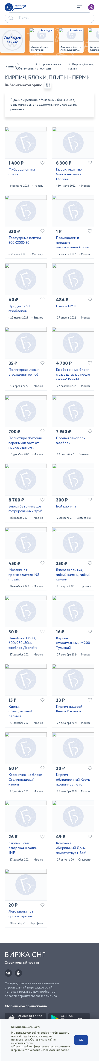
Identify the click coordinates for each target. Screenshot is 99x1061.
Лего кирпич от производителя (21, 914)
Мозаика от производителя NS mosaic (24, 575)
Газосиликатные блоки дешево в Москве (69, 174)
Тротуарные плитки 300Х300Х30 (25, 240)
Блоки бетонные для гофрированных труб (25, 509)
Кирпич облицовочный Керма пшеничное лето (73, 780)
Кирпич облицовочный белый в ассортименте (20, 711)
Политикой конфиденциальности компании (41, 1047)
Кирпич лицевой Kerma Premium (69, 709)
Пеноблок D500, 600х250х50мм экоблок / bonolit (23, 643)
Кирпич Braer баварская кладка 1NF (23, 848)
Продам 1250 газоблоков (19, 309)
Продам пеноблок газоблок (70, 441)
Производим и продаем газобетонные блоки (72, 243)
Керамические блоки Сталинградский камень (25, 780)
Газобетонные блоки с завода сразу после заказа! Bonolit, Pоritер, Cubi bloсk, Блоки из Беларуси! (73, 375)
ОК (81, 1040)
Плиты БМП (66, 306)
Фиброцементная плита (22, 172)
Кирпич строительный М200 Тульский (73, 643)
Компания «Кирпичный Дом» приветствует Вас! (71, 848)
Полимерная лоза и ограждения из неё (24, 372)
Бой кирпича (66, 506)
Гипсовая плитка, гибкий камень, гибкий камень (73, 575)
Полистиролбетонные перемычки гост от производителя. (26, 443)
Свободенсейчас (12, 40)
